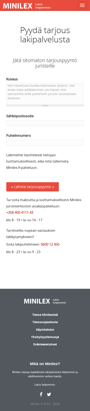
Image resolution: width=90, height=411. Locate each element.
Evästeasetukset (45, 344)
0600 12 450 (50, 244)
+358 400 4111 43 (19, 212)
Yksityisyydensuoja (45, 337)
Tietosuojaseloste (45, 322)
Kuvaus (12, 79)
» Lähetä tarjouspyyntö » (32, 186)
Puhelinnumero (18, 135)
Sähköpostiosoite (20, 116)
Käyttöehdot (45, 330)
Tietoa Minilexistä (45, 315)
